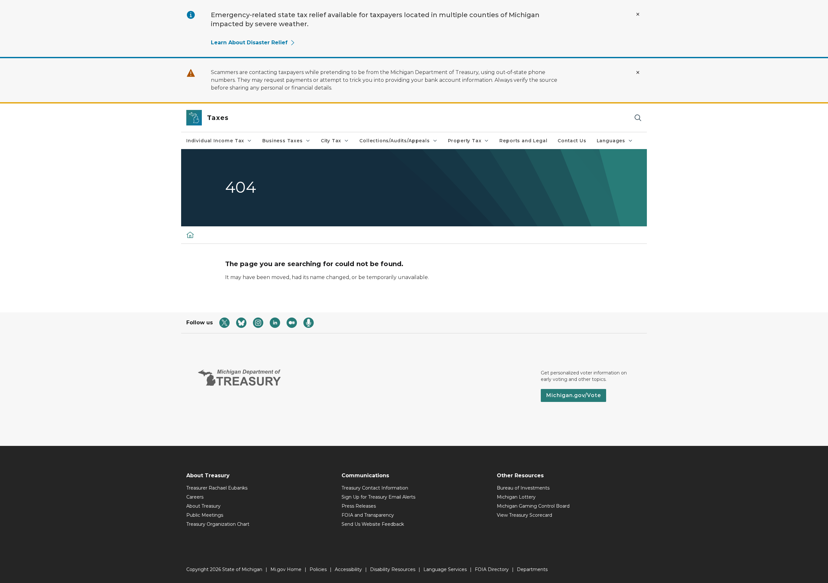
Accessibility (348, 569)
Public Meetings (204, 515)
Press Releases (359, 506)
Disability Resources (392, 569)
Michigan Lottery (516, 497)
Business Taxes (282, 141)
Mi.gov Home (285, 569)
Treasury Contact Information (375, 488)
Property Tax (465, 141)
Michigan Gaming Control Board (533, 506)
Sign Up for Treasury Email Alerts (378, 497)
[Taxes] (190, 235)
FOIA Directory (492, 569)
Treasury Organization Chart (217, 524)
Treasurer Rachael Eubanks (216, 488)
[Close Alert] (637, 14)
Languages (611, 141)
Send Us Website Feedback (373, 524)
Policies (318, 569)
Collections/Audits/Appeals (394, 141)
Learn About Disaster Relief (249, 42)
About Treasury (203, 506)
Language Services (445, 569)
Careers (194, 497)
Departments (532, 569)
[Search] (638, 118)
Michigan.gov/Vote (573, 395)
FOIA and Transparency (368, 515)
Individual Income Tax (215, 141)
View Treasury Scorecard (524, 515)
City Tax (331, 141)
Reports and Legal (523, 141)
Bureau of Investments (523, 488)
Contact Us (572, 141)
